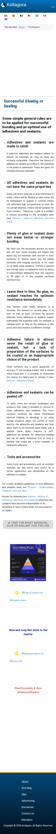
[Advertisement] (28, 62)
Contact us (28, 813)
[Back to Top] (52, 830)
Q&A (24, 794)
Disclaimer (28, 807)
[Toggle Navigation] (53, 7)
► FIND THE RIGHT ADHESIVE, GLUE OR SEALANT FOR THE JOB (28, 524)
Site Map (27, 788)
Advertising (28, 800)
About (25, 781)
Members (27, 819)
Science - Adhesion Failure (20, 380)
